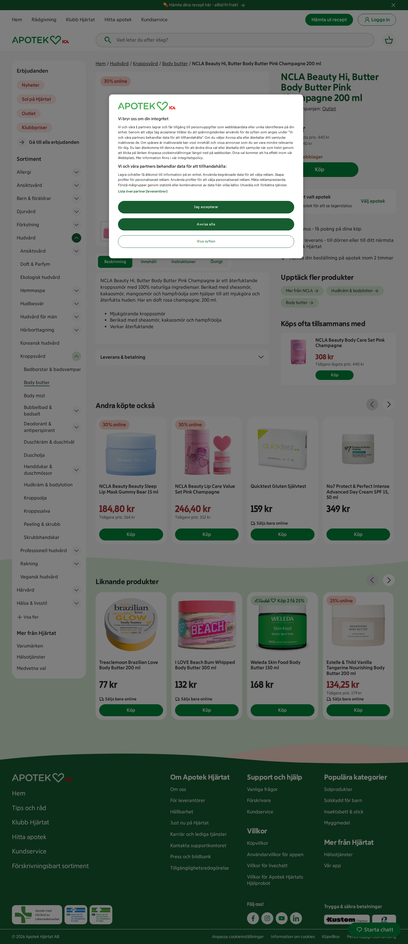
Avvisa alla (206, 224)
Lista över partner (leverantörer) (143, 191)
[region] (206, 176)
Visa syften (206, 241)
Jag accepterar (206, 207)
